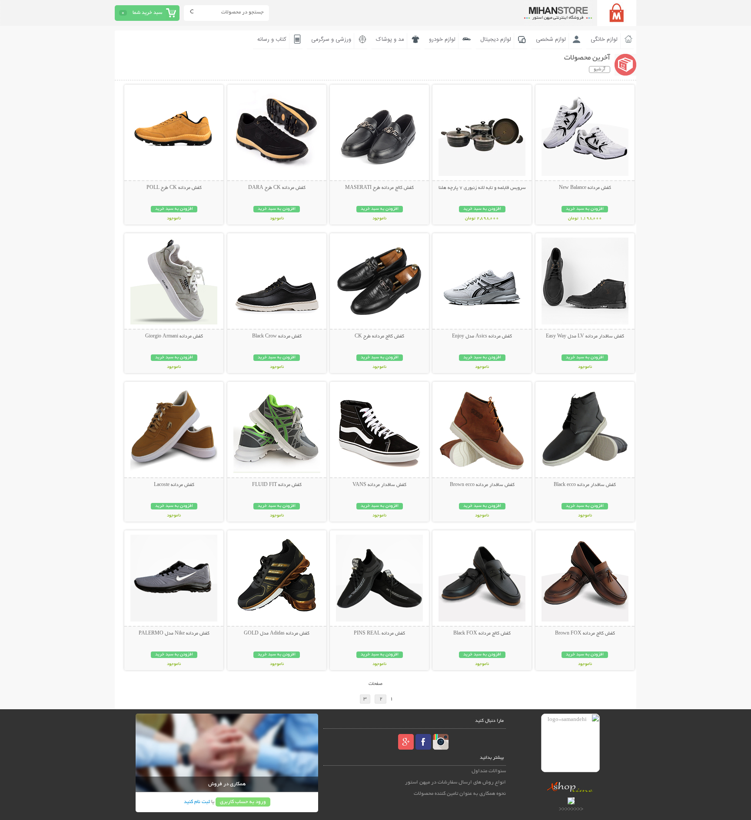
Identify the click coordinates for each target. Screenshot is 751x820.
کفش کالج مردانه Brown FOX (585, 633)
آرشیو (599, 69)
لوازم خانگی (604, 39)
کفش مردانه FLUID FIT (277, 485)
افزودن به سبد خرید (585, 209)
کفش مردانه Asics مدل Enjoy (482, 336)
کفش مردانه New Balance (585, 188)
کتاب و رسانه (271, 39)
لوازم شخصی (551, 39)
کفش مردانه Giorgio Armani (174, 336)
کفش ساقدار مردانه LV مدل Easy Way (585, 336)
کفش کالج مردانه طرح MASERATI (379, 188)
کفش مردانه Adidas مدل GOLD (276, 633)
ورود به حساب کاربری (243, 802)
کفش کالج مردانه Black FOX (482, 633)
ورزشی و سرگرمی (331, 39)
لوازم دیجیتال (495, 39)
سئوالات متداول (489, 771)
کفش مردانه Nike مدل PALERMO (174, 633)
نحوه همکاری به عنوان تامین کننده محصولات (460, 794)
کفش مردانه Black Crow (277, 336)
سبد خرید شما (147, 13)
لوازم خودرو (442, 39)
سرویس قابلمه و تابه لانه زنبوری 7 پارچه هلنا (482, 188)
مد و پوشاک (390, 39)
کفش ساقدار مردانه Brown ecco (482, 485)
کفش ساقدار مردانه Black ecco (585, 485)
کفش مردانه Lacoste (174, 485)
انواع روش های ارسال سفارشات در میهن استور (455, 782)
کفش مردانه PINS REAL (379, 633)
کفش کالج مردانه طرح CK (379, 336)
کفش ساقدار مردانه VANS (379, 485)
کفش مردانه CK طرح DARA (277, 188)
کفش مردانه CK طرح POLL (174, 188)
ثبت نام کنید (197, 802)
